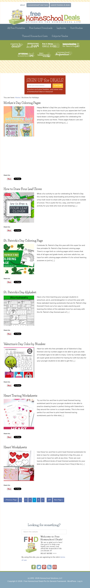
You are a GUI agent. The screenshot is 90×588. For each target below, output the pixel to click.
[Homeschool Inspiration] (63, 54)
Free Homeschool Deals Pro (35, 581)
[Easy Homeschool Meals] (44, 54)
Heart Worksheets (15, 447)
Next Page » (58, 500)
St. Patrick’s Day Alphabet (20, 292)
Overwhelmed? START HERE (38, 5)
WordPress (71, 581)
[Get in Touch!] (54, 568)
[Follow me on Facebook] (33, 568)
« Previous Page (11, 500)
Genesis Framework (58, 581)
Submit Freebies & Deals (60, 5)
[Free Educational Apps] (32, 45)
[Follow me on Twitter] (38, 568)
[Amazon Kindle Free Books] (50, 45)
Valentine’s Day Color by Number (24, 344)
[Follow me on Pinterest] (44, 568)
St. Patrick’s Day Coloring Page (23, 240)
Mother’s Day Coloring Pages (22, 103)
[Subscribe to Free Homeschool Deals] (49, 568)
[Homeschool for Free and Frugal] (71, 45)
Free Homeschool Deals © (45, 15)
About (22, 5)
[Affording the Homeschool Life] (26, 54)
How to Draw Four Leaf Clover (23, 189)
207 (49, 500)
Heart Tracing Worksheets (20, 395)
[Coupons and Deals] (16, 45)
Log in (79, 581)
